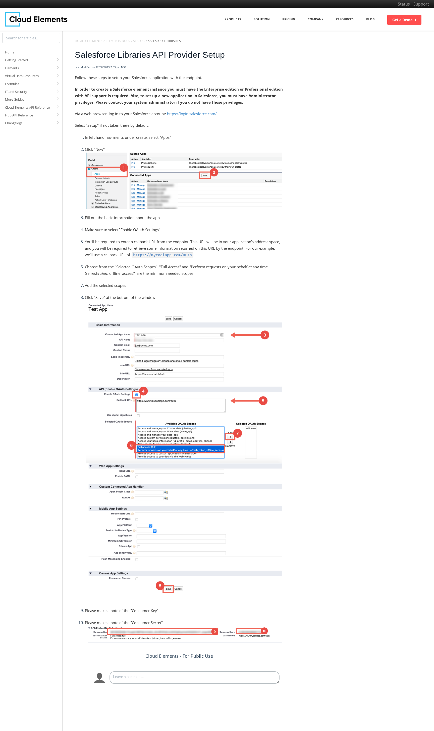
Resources (345, 19)
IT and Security (16, 91)
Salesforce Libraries (164, 41)
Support (421, 4)
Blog (370, 19)
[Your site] (36, 19)
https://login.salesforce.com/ (192, 113)
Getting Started (16, 60)
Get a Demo (402, 19)
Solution (262, 19)
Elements (12, 68)
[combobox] (31, 38)
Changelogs (13, 123)
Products (233, 19)
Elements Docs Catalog (125, 41)
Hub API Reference (19, 115)
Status (404, 4)
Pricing (288, 19)
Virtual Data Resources (22, 76)
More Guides (14, 99)
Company (315, 19)
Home (9, 52)
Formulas (12, 84)
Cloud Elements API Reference (27, 107)
